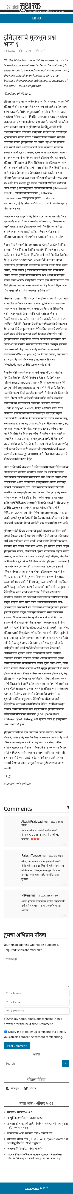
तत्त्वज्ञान (29, 50)
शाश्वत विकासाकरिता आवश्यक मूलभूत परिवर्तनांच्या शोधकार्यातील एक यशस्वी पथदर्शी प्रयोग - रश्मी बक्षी (34, 1156)
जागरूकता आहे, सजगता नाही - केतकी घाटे (29, 1133)
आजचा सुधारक (32, 1188)
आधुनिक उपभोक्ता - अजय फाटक (25, 1118)
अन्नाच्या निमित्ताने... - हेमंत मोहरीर (24, 1149)
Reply (65, 844)
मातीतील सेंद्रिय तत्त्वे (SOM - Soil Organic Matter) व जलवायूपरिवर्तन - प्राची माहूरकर (37, 1141)
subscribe (27, 1037)
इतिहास (22, 50)
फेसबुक (14, 1088)
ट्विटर (32, 1088)
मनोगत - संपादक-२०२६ (19, 1112)
